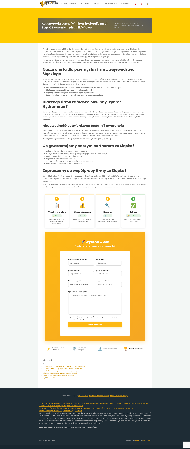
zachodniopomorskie (75, 406)
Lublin (83, 408)
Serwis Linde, (58, 411)
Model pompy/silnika (103, 281)
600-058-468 (83, 396)
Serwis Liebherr (45, 411)
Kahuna (137, 441)
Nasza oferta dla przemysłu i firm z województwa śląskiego (64, 366)
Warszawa (121, 408)
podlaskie (117, 403)
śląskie (133, 403)
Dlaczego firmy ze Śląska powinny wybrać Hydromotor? (63, 369)
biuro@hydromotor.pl (119, 396)
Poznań (100, 408)
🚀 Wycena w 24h (50, 378)
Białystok (42, 408)
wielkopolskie (61, 406)
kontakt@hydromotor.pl (99, 396)
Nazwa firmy (100, 259)
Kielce (72, 408)
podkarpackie (108, 403)
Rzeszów (107, 408)
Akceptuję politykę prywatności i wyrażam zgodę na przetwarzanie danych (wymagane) (95, 318)
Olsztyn (93, 408)
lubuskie (76, 403)
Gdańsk (50, 408)
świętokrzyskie (142, 403)
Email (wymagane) (74, 270)
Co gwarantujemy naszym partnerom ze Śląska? (60, 373)
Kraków (77, 408)
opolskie (99, 403)
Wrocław (129, 408)
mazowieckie (90, 403)
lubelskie (69, 403)
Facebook (78, 411)
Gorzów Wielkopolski (61, 408)
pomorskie (126, 403)
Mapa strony (68, 411)
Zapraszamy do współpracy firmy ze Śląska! (59, 375)
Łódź (88, 408)
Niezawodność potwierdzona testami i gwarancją (62, 371)
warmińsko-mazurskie (47, 406)
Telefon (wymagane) (103, 270)
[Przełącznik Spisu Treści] (44, 364)
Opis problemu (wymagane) (77, 292)
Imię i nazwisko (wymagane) (78, 259)
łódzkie (82, 403)
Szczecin (114, 408)
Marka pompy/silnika (75, 281)
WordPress (146, 441)
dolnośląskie (43, 403)
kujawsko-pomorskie (57, 403)
